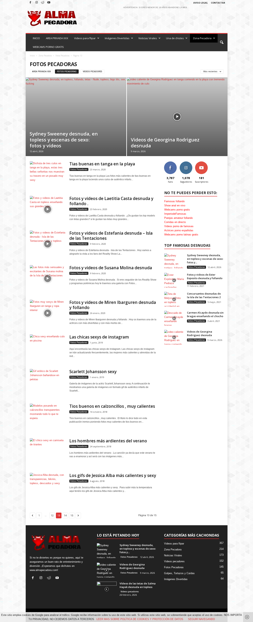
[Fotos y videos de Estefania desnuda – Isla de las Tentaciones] (47, 243)
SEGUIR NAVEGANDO (201, 619)
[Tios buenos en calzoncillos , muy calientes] (47, 417)
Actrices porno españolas (178, 230)
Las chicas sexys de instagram (99, 337)
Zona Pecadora (202, 38)
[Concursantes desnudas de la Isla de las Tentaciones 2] (174, 299)
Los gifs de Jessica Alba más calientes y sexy (112, 475)
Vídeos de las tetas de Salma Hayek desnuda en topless (138, 585)
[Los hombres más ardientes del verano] (47, 451)
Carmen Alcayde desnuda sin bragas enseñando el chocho (205, 314)
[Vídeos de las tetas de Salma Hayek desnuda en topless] (107, 589)
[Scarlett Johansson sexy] (47, 382)
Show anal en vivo (174, 205)
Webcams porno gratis (177, 209)
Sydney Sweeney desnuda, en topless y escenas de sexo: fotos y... (205, 258)
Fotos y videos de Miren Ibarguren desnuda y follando (112, 305)
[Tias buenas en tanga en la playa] (47, 174)
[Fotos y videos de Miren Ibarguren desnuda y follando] (47, 313)
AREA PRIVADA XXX (57, 38)
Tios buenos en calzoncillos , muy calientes (112, 406)
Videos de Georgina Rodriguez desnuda (165, 142)
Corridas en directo (175, 222)
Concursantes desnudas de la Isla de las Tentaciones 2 (204, 295)
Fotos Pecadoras (62, 55)
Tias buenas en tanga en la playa (102, 164)
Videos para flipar (85, 38)
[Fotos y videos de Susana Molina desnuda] (47, 278)
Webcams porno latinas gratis (181, 234)
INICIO (36, 38)
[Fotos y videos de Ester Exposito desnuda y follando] (174, 280)
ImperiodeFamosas (175, 213)
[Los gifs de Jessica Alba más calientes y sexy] (47, 486)
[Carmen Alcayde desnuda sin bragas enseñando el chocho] (174, 318)
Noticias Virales (148, 38)
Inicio (32, 55)
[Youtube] (48, 2)
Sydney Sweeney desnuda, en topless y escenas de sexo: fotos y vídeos (64, 139)
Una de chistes (175, 38)
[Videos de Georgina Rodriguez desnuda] (177, 116)
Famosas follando (174, 201)
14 (65, 515)
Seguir (186, 162)
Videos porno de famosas (179, 226)
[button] (221, 42)
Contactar (218, 2)
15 (71, 515)
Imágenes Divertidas (117, 38)
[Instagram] (36, 2)
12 (52, 515)
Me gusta (170, 162)
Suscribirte (201, 162)
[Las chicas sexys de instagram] (47, 347)
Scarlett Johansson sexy (93, 371)
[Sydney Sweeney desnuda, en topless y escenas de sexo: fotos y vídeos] (76, 116)
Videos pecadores (92, 71)
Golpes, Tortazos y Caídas (179, 573)
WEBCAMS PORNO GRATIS (48, 47)
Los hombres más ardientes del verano (108, 441)
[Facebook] (30, 2)
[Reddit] (42, 2)
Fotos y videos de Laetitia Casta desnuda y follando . (111, 201)
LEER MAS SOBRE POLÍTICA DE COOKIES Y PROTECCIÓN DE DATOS (139, 619)
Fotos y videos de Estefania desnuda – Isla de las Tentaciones (111, 235)
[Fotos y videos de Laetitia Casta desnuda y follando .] (47, 209)
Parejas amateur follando (178, 217)
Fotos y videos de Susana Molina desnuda (110, 267)
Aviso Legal (200, 2)
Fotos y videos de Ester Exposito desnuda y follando (204, 276)
